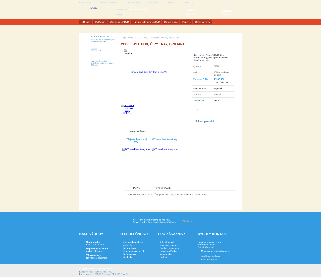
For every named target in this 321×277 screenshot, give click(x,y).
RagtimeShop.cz (128, 38)
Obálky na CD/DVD (119, 22)
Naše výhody (129, 248)
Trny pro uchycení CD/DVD (146, 22)
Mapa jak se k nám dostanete (215, 251)
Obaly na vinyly (202, 22)
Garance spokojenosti (133, 251)
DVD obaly (100, 22)
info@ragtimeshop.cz (211, 256)
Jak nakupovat (167, 242)
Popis (136, 188)
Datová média (171, 22)
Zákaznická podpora (133, 242)
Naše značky (129, 254)
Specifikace (163, 188)
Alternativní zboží (138, 131)
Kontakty (189, 2)
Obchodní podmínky (108, 2)
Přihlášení (190, 10)
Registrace (190, 14)
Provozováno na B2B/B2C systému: (95, 274)
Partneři (163, 257)
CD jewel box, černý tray (164, 139)
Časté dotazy (85, 2)
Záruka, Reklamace (169, 248)
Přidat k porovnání (205, 121)
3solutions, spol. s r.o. (102, 272)
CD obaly (86, 22)
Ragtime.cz (173, 2)
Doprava (94, 48)
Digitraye (186, 22)
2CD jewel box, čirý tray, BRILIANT (166, 38)
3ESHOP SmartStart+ (121, 274)
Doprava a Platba (168, 251)
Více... (209, 60)
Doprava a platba (132, 2)
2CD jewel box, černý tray (136, 140)
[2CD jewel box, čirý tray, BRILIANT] (149, 72)
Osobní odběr (96, 50)
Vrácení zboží (154, 2)
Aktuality (127, 245)
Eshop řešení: (85, 272)
